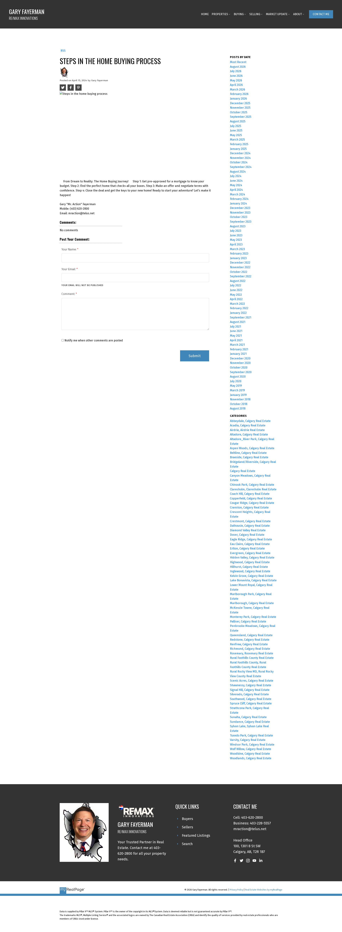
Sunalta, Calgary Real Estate (248, 717)
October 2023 (238, 217)
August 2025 (237, 121)
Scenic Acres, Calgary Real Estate (251, 680)
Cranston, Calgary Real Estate (249, 507)
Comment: (68, 294)
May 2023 (236, 240)
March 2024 (237, 194)
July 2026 (235, 71)
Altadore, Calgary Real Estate (249, 434)
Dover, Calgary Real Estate (247, 534)
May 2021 (236, 335)
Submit (195, 356)
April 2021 (236, 340)
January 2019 (238, 395)
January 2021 (238, 353)
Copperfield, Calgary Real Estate (251, 498)
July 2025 (235, 126)
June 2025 (236, 130)
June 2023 (236, 235)
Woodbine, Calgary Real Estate (250, 753)
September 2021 (240, 317)
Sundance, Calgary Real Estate (250, 721)
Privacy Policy (236, 889)
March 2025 (237, 139)
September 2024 (241, 167)
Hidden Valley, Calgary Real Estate (252, 557)
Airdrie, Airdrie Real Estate (247, 430)
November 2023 (240, 212)
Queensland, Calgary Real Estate (251, 635)
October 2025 (238, 112)
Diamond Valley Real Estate (248, 530)
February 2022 (239, 308)
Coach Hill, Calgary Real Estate (250, 493)
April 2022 (236, 299)
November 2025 (240, 107)
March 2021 (237, 344)
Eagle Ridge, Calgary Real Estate (251, 539)
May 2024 (236, 185)
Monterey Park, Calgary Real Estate (253, 617)
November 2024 (240, 158)
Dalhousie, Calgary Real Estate (250, 525)
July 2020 (235, 381)
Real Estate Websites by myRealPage (263, 889)
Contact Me (321, 14)
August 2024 (238, 171)
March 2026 (237, 89)
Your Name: (69, 249)
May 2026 (236, 80)
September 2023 (240, 221)
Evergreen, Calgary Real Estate (250, 553)
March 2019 (237, 390)
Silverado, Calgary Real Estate (249, 694)
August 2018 (237, 408)
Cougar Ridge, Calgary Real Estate (252, 503)
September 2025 (240, 116)
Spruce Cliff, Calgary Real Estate (251, 703)
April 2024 (236, 189)
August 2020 (238, 376)
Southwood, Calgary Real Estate (250, 699)
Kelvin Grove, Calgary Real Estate (251, 576)
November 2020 (240, 363)
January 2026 (238, 98)
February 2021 (239, 349)
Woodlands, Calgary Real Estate (250, 758)
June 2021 (236, 331)
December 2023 (240, 208)
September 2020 (241, 372)
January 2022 (238, 313)
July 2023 (235, 230)
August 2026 (238, 66)
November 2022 (240, 267)
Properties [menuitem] (220, 14)
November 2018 (240, 399)
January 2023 (238, 258)
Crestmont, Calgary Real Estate (250, 521)
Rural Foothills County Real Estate (252, 658)
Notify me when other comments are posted (93, 340)
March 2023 (237, 249)
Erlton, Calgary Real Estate (247, 548)
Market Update (276, 14)
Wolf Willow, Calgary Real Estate (250, 749)
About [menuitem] (297, 14)
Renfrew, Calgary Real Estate (249, 644)
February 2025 (239, 144)
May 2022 (236, 294)
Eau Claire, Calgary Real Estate (250, 544)
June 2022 (236, 290)
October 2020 (238, 367)
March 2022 (237, 303)
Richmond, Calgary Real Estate (250, 648)
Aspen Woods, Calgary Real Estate (252, 448)
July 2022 (235, 285)
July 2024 (235, 176)
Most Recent (238, 62)
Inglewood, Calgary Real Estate (250, 571)
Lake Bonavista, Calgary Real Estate (253, 580)
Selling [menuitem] (254, 14)
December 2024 (240, 153)
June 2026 (236, 75)
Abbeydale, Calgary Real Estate (250, 421)
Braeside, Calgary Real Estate (249, 457)
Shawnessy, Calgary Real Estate (250, 685)
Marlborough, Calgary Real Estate (252, 603)
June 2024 (236, 180)
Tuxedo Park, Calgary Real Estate (251, 735)
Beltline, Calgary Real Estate (248, 453)
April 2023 (236, 244)
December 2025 (240, 103)
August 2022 (237, 281)
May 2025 (236, 135)
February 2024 (239, 199)
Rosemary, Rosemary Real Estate (251, 653)
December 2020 (240, 358)
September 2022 (240, 276)
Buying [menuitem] (239, 14)
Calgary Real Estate (242, 471)
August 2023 (237, 226)
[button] (321, 14)
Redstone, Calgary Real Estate (249, 639)
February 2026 (239, 94)
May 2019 (236, 385)
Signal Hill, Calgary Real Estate (250, 690)
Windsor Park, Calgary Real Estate (252, 744)
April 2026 (236, 85)
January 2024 (238, 203)
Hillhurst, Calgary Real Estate (249, 566)
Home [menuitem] (205, 14)
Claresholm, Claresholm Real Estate (253, 489)
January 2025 (238, 148)
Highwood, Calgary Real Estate (250, 562)
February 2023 (239, 253)
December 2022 (240, 262)
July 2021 (235, 326)
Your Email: (68, 269)
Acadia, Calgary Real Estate (247, 425)
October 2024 (238, 162)
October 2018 (238, 404)
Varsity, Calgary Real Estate (247, 740)
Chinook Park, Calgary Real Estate (252, 484)
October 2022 (238, 272)
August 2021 (237, 322)
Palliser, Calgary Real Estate (248, 621)
